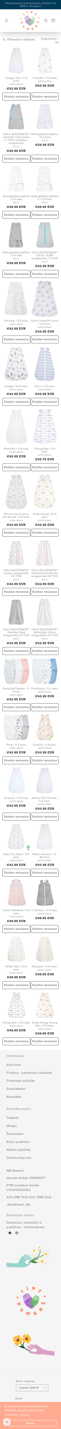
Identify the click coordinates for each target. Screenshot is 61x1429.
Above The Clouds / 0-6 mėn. (45, 799)
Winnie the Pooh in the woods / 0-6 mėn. (16, 515)
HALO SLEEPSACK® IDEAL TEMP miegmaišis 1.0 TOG (45, 255)
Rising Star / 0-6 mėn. (44, 450)
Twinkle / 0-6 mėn (45, 77)
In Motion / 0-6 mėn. (44, 910)
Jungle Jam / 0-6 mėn (16, 79)
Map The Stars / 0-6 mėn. (16, 856)
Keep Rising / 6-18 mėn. (44, 515)
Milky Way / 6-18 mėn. (16, 968)
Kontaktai (14, 1096)
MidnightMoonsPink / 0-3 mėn (16, 198)
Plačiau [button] (24, 1414)
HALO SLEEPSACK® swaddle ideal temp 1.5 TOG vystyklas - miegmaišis (16, 139)
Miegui (12, 1125)
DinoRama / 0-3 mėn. (44, 688)
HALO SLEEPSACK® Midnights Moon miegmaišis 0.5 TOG (44, 632)
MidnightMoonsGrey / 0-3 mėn (16, 254)
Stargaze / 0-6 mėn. (44, 966)
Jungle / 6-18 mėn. (16, 386)
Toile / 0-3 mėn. (16, 744)
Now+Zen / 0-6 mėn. (16, 448)
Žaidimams (15, 1133)
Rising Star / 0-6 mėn (16, 1022)
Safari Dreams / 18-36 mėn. (44, 856)
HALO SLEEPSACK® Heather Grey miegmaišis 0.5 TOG (16, 632)
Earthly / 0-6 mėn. (44, 744)
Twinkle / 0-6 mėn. (16, 320)
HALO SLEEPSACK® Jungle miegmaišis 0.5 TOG (16, 573)
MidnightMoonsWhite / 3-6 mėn (44, 198)
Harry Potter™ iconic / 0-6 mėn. (44, 322)
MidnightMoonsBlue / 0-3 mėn (44, 136)
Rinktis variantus (16, 96)
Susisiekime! (16, 1088)
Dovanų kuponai (19, 1157)
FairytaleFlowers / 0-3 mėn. (16, 690)
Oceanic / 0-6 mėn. (16, 798)
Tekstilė (13, 1117)
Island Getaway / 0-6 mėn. (16, 912)
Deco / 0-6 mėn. (44, 386)
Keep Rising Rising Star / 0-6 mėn (44, 1024)
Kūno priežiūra (18, 1141)
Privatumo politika (21, 1080)
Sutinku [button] (30, 1423)
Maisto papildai (19, 1149)
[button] (6, 20)
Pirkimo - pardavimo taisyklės (29, 1072)
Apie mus (14, 1064)
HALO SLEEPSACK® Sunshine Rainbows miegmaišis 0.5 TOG (44, 573)
